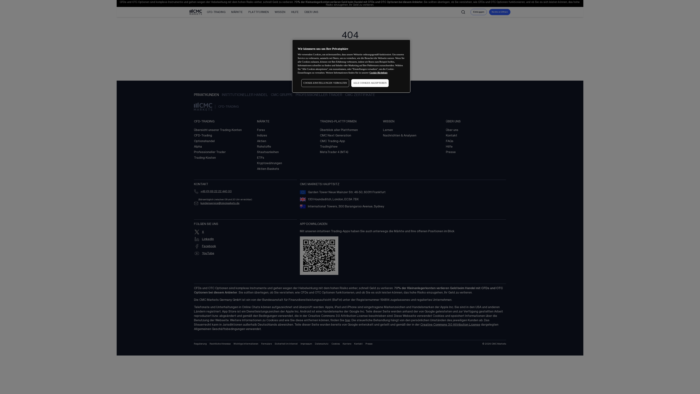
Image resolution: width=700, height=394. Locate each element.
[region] (351, 66)
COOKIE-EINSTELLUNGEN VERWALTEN (325, 83)
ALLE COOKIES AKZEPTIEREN (370, 83)
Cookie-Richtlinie (379, 72)
